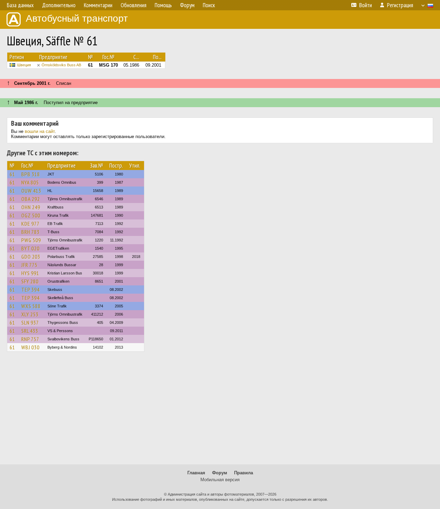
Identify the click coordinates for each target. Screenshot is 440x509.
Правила (243, 472)
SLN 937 (30, 322)
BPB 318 (30, 174)
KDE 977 (30, 223)
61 (12, 174)
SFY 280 (29, 281)
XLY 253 (29, 314)
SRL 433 (29, 330)
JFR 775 (29, 264)
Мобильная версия (220, 479)
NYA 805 (30, 182)
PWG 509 (31, 240)
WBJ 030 (30, 347)
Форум (219, 472)
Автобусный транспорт (77, 18)
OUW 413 (31, 190)
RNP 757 (30, 339)
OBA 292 (30, 198)
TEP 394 (30, 289)
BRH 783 (30, 231)
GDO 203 (30, 256)
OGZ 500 (30, 215)
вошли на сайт (40, 131)
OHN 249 (30, 207)
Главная (196, 472)
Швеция (24, 65)
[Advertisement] (220, 411)
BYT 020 (30, 248)
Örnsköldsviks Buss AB (61, 65)
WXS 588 (31, 306)
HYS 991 (30, 273)
